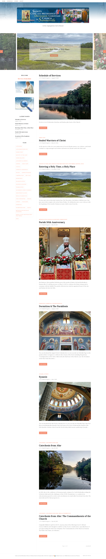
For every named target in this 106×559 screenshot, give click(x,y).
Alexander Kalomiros (21, 160)
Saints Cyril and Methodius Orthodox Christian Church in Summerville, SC (30, 555)
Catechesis (42, 442)
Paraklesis (42, 303)
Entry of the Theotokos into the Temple (55, 46)
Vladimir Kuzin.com (60, 555)
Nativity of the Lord (37, 46)
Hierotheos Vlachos (21, 192)
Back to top (86, 555)
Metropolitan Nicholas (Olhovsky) (49, 219)
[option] (53, 51)
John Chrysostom (20, 198)
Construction (20, 175)
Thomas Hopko (20, 187)
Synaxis (41, 374)
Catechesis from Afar (52, 442)
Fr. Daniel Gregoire (48, 51)
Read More (52, 55)
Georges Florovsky (21, 184)
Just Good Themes (76, 555)
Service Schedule (24, 79)
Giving (16, 1)
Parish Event (63, 219)
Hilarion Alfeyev (20, 181)
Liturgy (46, 374)
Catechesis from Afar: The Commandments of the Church (65, 517)
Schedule (10, 1)
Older (88, 546)
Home (3, 1)
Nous (73, 46)
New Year (28, 175)
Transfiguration (57, 303)
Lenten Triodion (26, 172)
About (21, 1)
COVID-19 (18, 166)
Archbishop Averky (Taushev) (23, 190)
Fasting (69, 46)
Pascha (29, 207)
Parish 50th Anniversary (52, 222)
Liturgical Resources (22, 169)
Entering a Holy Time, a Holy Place (53, 49)
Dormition (49, 303)
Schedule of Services (50, 75)
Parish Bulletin (20, 157)
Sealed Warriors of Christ (52, 140)
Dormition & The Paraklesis (53, 306)
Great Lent (42, 137)
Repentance (19, 178)
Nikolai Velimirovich (65, 513)
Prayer (18, 172)
